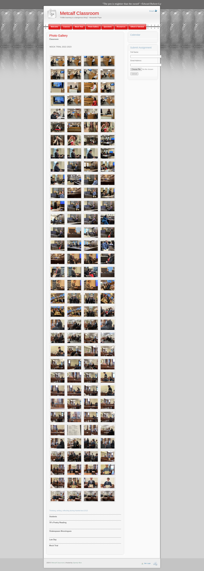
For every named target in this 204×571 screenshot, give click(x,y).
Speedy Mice (77, 563)
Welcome (54, 27)
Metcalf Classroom (79, 13)
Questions (108, 27)
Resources (121, 27)
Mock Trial (79, 27)
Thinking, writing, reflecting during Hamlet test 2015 (68, 511)
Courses (66, 27)
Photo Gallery (93, 27)
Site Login (147, 563)
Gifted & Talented (137, 27)
